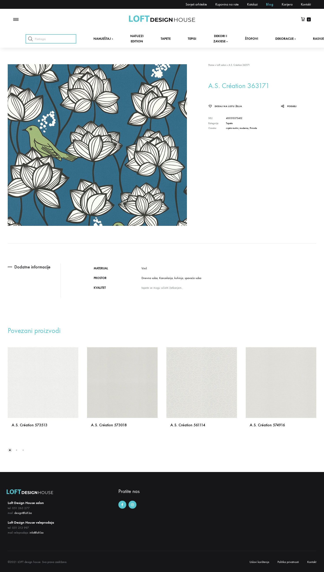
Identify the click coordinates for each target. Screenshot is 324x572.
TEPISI (192, 39)
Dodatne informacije (32, 267)
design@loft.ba (23, 513)
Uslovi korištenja (259, 562)
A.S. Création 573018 (109, 425)
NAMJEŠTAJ (103, 39)
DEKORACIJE (285, 39)
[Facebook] (122, 505)
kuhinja (178, 278)
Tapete (229, 123)
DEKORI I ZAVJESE (220, 38)
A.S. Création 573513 (29, 425)
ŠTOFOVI (251, 39)
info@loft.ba (36, 532)
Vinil (144, 268)
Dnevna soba (150, 278)
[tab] (34, 267)
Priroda (253, 128)
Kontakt (306, 4)
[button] (10, 450)
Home (211, 65)
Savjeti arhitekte (196, 4)
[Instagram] (132, 505)
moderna (244, 128)
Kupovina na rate (227, 4)
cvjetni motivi (232, 128)
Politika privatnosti (288, 562)
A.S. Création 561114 (187, 425)
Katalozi (252, 4)
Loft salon (221, 65)
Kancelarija (166, 278)
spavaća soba (193, 278)
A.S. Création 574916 (267, 425)
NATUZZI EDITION (136, 38)
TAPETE (166, 39)
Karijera (287, 4)
